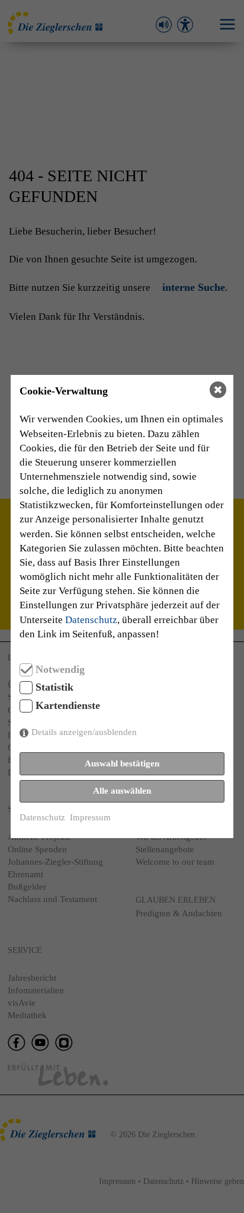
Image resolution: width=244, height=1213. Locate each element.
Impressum (90, 817)
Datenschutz (91, 619)
